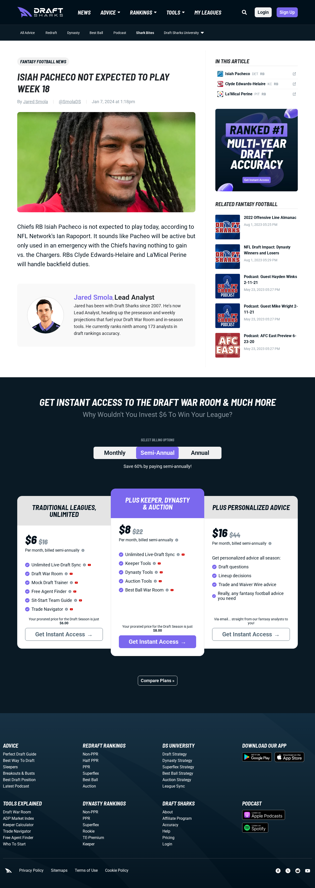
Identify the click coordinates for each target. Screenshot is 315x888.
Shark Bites (145, 33)
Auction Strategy (176, 779)
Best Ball (96, 33)
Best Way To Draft (18, 760)
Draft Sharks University (181, 33)
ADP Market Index (18, 818)
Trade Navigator (17, 831)
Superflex (91, 773)
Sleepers (10, 767)
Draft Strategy (174, 754)
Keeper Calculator (18, 824)
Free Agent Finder (18, 837)
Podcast (119, 33)
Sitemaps (59, 870)
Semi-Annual (157, 452)
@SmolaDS (70, 101)
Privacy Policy (31, 870)
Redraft (51, 33)
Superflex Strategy (178, 767)
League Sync (173, 786)
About (167, 812)
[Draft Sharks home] (40, 12)
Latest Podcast (16, 786)
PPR (86, 767)
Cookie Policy (116, 870)
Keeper (88, 844)
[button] (89, 564)
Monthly (115, 452)
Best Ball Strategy (177, 773)
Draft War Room (17, 812)
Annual (200, 452)
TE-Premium (93, 837)
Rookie (88, 831)
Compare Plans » (157, 680)
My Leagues (207, 12)
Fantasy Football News (43, 61)
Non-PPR (90, 754)
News (84, 12)
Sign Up (287, 12)
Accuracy (170, 824)
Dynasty (73, 33)
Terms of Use (86, 870)
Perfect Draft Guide (19, 754)
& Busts (28, 773)
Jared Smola (35, 101)
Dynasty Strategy (177, 760)
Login (263, 12)
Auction (89, 786)
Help (166, 831)
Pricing (168, 837)
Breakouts (11, 773)
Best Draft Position (19, 779)
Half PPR (90, 760)
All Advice (27, 33)
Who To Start (14, 844)
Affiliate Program (177, 818)
